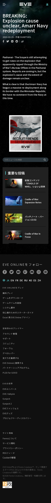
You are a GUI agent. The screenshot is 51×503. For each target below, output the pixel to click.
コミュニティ (9, 343)
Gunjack (6, 398)
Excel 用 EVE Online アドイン (16, 317)
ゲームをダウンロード (13, 298)
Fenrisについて (10, 438)
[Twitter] (11, 272)
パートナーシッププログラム (16, 367)
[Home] (25, 6)
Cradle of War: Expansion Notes (33, 201)
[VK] (45, 272)
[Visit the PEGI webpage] (7, 485)
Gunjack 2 (7, 403)
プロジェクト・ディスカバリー (17, 418)
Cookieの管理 (9, 457)
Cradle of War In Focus (32, 235)
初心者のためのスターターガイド (18, 312)
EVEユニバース (9, 389)
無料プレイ (8, 293)
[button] (47, 4)
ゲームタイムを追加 (12, 302)
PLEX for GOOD (10, 372)
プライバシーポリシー (13, 448)
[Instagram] (39, 272)
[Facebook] (5, 272)
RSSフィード (9, 453)
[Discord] (32, 272)
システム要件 (9, 307)
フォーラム (8, 348)
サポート (7, 338)
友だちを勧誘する (11, 358)
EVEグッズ (8, 413)
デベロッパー (9, 353)
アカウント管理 (10, 333)
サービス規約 (9, 443)
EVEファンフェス (11, 408)
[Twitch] (25, 272)
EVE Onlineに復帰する (13, 363)
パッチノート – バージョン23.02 (34, 218)
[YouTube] (18, 272)
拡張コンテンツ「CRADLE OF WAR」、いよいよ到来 (35, 183)
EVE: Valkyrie (9, 393)
